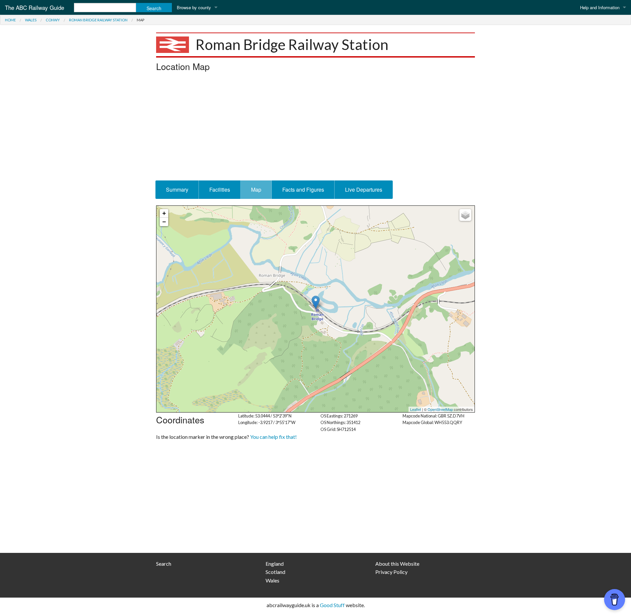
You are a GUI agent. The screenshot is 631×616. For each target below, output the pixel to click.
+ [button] (164, 213)
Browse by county (194, 7)
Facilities (219, 189)
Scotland (275, 572)
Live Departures (363, 189)
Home (10, 20)
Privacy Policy (391, 572)
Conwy (53, 20)
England (275, 563)
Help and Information (599, 7)
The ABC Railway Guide (34, 7)
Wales (30, 20)
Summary (177, 189)
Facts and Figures (303, 189)
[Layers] (465, 215)
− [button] (164, 221)
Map (256, 189)
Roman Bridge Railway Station (98, 20)
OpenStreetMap (440, 409)
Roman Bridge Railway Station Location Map (314, 309)
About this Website (397, 563)
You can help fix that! (273, 437)
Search (163, 563)
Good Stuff (332, 605)
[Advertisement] (315, 128)
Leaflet (415, 409)
